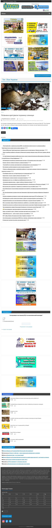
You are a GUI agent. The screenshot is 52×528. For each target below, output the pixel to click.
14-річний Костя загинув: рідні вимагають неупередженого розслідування (20, 164)
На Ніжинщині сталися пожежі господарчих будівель (15, 177)
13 (24, 500)
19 (16, 502)
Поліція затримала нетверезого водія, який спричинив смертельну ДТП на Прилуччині (23, 196)
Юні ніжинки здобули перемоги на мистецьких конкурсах (16, 167)
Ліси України (12, 120)
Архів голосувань (7, 329)
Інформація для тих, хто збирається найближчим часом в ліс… (17, 180)
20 (24, 502)
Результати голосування (26, 326)
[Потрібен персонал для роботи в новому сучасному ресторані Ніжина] (6, 419)
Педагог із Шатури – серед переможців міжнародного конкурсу (25, 453)
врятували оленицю (6, 120)
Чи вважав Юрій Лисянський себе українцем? (22, 450)
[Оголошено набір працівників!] (6, 440)
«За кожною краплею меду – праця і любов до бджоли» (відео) (17, 182)
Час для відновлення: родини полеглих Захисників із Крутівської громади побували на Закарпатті (26, 192)
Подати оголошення (42, 75)
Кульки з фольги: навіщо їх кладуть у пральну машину (15, 162)
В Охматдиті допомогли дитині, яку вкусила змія (14, 220)
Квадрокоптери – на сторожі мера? (15, 455)
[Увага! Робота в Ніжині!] (6, 433)
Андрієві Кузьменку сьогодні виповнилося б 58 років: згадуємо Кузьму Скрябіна (22, 200)
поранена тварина (39, 120)
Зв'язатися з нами (6, 516)
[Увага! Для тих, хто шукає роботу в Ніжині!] (6, 426)
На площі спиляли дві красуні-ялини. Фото (17, 459)
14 (30, 500)
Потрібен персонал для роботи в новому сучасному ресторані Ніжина (25, 418)
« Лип (3, 508)
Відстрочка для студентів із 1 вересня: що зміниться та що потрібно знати (20, 186)
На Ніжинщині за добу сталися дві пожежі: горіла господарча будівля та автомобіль (23, 198)
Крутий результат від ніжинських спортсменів (19, 463)
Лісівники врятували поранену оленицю (17, 115)
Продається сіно (14, 411)
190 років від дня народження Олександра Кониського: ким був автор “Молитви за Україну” (24, 184)
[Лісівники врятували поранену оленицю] (25, 96)
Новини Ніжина (35, 4)
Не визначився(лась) (9, 321)
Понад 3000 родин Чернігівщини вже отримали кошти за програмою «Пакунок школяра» (23, 150)
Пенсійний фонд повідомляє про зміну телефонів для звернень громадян (26, 404)
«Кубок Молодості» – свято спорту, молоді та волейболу (16, 213)
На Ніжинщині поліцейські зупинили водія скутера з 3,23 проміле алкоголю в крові (22, 160)
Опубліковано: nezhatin (8, 119)
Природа (9, 108)
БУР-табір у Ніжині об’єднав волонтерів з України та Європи (17, 215)
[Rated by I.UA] (5, 511)
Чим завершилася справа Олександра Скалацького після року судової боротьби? (22, 207)
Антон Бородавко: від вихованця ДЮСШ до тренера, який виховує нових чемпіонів (22, 218)
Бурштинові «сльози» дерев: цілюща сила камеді (14, 175)
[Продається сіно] (6, 412)
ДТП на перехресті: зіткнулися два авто (17, 461)
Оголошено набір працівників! (17, 439)
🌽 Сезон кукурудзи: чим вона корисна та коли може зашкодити (18, 209)
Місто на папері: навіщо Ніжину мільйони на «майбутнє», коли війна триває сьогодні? (23, 202)
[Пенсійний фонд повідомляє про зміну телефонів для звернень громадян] (6, 405)
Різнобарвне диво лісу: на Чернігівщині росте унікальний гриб (17, 173)
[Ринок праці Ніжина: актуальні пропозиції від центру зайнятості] (6, 399)
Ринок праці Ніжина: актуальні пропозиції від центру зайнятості (24, 398)
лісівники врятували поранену (21, 120)
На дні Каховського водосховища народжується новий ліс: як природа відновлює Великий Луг (25, 188)
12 (16, 500)
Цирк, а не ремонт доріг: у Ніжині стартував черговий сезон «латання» (19, 211)
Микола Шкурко (6, 450)
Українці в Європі (5, 482)
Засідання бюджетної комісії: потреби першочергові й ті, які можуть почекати (30, 457)
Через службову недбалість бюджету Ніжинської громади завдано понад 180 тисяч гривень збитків (26, 152)
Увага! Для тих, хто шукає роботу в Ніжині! (19, 425)
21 (30, 502)
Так (4, 318)
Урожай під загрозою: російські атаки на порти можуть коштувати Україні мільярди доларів (24, 204)
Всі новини (4, 108)
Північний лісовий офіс (31, 120)
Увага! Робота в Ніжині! (15, 432)
